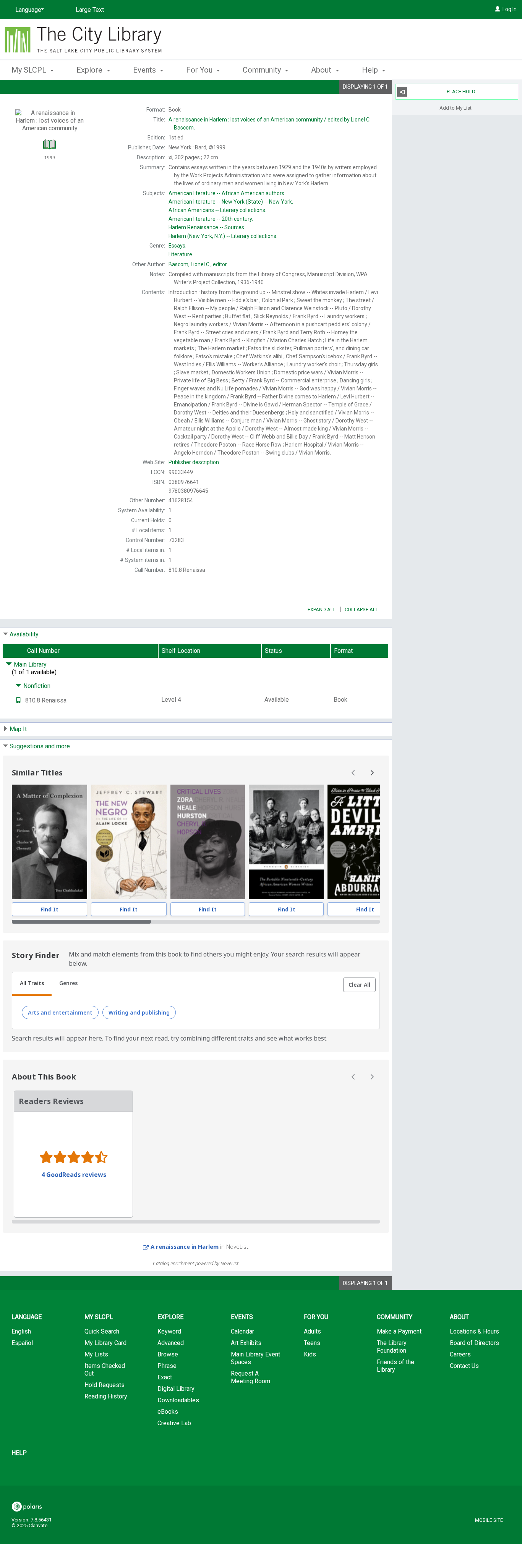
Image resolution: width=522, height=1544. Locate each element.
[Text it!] (18, 700)
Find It (49, 909)
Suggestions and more (40, 746)
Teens (312, 1343)
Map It (18, 729)
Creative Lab (174, 1423)
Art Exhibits (246, 1343)
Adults (312, 1331)
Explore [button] (90, 69)
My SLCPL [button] (29, 69)
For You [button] (200, 69)
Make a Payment (399, 1331)
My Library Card (105, 1343)
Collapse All (361, 609)
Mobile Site (489, 1520)
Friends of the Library (395, 1365)
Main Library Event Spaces (255, 1358)
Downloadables (178, 1400)
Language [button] (26, 1317)
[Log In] (497, 9)
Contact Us (464, 1365)
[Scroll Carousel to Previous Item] (353, 773)
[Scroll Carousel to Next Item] (372, 773)
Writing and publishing (139, 1012)
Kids (310, 1354)
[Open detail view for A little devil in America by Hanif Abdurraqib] (365, 842)
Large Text (90, 9)
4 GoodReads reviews (73, 1174)
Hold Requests (104, 1385)
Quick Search (101, 1331)
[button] (359, 985)
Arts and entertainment (60, 1012)
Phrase (167, 1365)
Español (22, 1343)
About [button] (322, 69)
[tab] (32, 984)
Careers (460, 1354)
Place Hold (461, 91)
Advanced (170, 1343)
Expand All (322, 609)
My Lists (96, 1354)
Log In (510, 9)
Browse (167, 1354)
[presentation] (49, 842)
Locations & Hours (474, 1331)
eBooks (167, 1411)
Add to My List (455, 107)
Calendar (242, 1331)
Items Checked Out (104, 1369)
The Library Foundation (392, 1346)
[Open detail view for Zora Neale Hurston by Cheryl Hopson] (207, 842)
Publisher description (194, 462)
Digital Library (176, 1388)
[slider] (196, 922)
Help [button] (371, 69)
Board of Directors (474, 1343)
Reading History (105, 1396)
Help (19, 1453)
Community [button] (263, 69)
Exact (164, 1377)
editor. (198, 264)
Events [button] (145, 69)
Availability (24, 634)
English (21, 1331)
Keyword (169, 1331)
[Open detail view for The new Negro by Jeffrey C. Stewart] (128, 842)
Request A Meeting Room (250, 1377)
